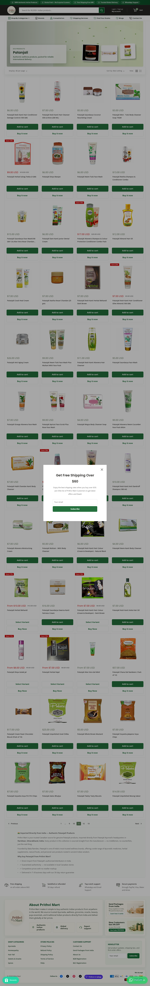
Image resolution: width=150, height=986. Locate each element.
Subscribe (75, 509)
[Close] (102, 469)
